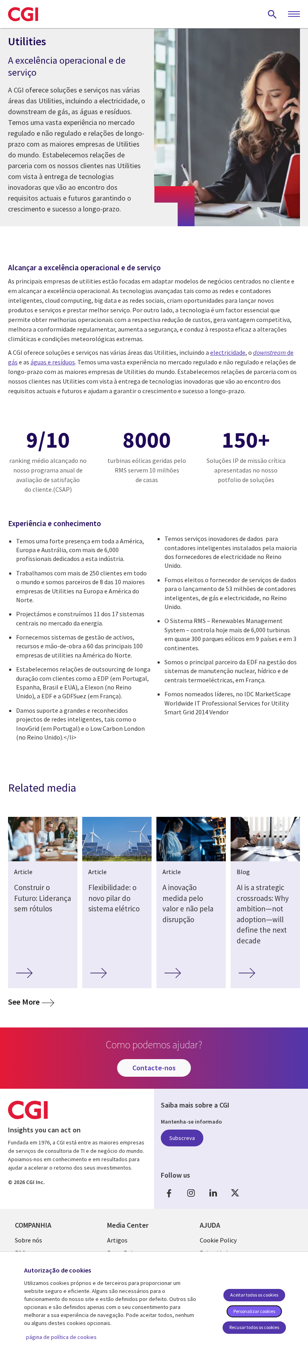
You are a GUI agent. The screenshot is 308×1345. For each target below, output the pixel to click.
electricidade (227, 352)
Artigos (117, 1240)
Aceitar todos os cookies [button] (254, 1295)
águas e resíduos (52, 362)
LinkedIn (213, 1193)
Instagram (191, 1193)
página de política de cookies (61, 1337)
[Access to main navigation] (294, 14)
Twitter (235, 1193)
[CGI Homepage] (23, 14)
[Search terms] (272, 14)
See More (31, 1001)
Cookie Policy (218, 1240)
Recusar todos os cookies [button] (254, 1327)
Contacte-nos (154, 1067)
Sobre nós (28, 1240)
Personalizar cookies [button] (254, 1311)
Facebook (169, 1193)
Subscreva (182, 1138)
